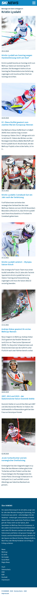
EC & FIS (4, 554)
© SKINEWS (5, 591)
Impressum (6, 580)
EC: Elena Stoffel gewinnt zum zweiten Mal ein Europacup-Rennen (17, 123)
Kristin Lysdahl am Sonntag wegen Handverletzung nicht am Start (17, 56)
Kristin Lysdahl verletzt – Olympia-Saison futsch (17, 263)
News (3, 549)
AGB (3, 572)
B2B (3, 574)
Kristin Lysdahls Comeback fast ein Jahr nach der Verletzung (17, 196)
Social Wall (5, 560)
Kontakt (5, 577)
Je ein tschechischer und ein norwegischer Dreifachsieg (14, 459)
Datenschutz (6, 569)
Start (3, 567)
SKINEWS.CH (14, 3)
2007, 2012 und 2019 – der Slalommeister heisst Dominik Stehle (18, 397)
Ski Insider (5, 557)
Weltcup (4, 552)
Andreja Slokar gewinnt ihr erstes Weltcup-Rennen (16, 330)
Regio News (6, 562)
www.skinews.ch (23, 517)
